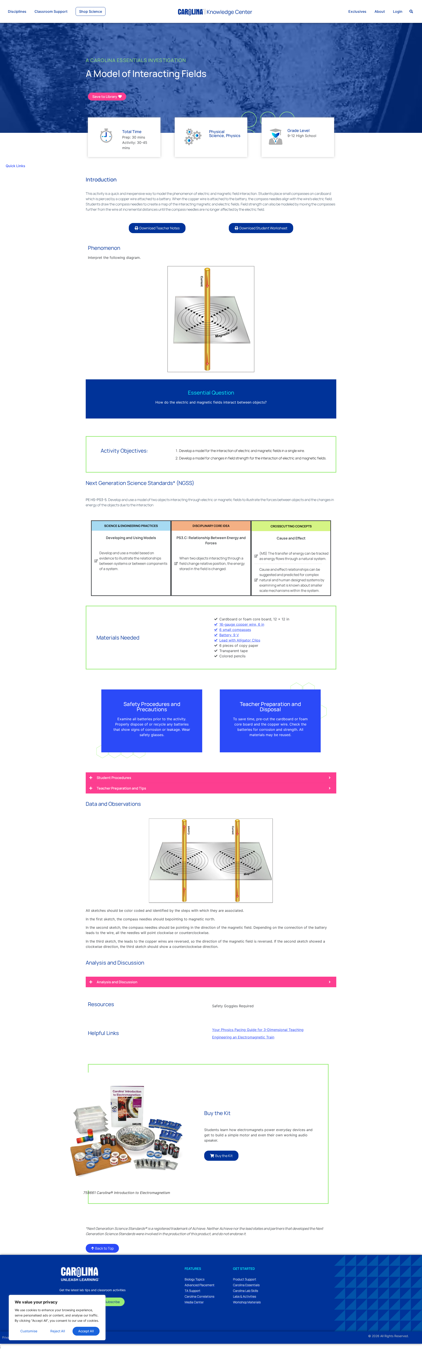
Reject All (57, 1331)
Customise (28, 1331)
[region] (57, 1317)
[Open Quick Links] (28, 165)
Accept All (86, 1331)
